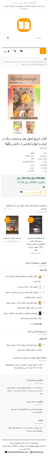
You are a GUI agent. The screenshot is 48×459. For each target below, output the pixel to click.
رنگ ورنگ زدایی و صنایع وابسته (24, 367)
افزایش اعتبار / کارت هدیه (13, 6)
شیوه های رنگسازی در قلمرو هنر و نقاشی (23, 313)
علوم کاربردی (32, 364)
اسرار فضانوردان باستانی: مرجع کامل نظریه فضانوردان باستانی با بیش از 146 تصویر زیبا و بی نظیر (36, 244)
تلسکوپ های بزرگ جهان (12, 238)
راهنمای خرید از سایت (34, 430)
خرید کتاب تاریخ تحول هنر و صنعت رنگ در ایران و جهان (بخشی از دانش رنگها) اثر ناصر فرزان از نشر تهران (25, 63)
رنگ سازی (43, 269)
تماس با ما (24, 8)
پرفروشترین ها (15, 443)
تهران (32, 153)
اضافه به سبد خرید (33, 192)
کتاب (40, 364)
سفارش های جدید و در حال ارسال (19, 387)
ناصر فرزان (43, 148)
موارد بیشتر (38, 323)
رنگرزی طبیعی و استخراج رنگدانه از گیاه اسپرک (22, 276)
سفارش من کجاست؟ (30, 6)
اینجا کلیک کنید (13, 427)
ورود (5, 51)
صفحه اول (34, 443)
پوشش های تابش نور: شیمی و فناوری (24, 292)
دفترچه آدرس (37, 412)
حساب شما (41, 6)
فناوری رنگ (34, 286)
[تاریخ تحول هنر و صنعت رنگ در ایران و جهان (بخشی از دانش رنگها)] (30, 127)
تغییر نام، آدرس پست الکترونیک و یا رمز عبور (26, 409)
